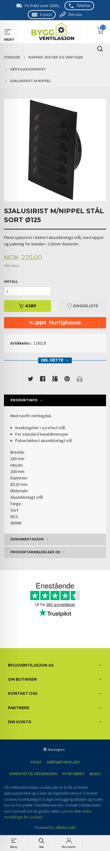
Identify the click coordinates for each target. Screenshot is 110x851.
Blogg (95, 774)
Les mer (67, 811)
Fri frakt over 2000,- (43, 5)
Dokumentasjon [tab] (27, 539)
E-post (46, 14)
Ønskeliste (85, 306)
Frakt (36, 762)
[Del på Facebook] (43, 380)
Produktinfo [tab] (24, 400)
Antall (11, 282)
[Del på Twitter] (30, 380)
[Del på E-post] (80, 380)
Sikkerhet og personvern (33, 774)
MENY (8, 32)
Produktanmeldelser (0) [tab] (35, 552)
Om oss (75, 14)
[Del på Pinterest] (67, 380)
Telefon (83, 5)
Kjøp (30, 306)
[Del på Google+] (55, 380)
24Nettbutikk (65, 827)
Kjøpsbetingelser (63, 762)
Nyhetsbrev (73, 774)
